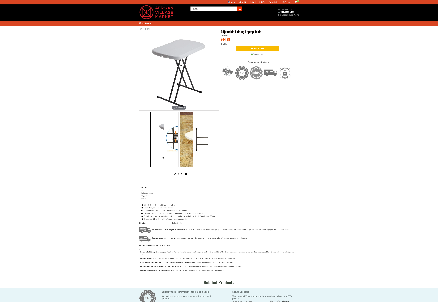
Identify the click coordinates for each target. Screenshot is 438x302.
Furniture (147, 29)
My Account (286, 2)
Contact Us (253, 2)
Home (140, 29)
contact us (160, 258)
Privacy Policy (274, 2)
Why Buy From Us (146, 196)
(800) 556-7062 (287, 11)
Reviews (143, 198)
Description (144, 187)
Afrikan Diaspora (145, 23)
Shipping (143, 190)
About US (242, 2)
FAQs (263, 2)
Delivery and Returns (147, 193)
